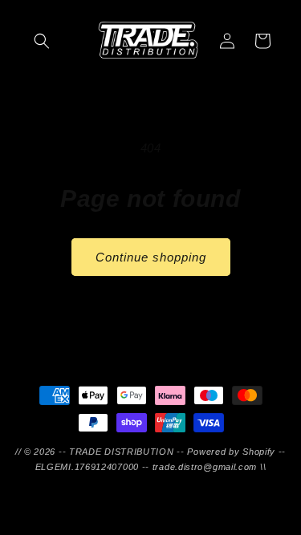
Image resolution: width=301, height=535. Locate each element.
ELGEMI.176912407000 (87, 467)
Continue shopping (151, 257)
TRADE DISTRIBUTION (121, 451)
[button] (41, 41)
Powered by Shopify (231, 451)
